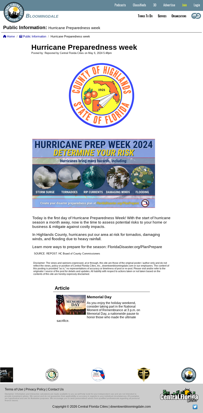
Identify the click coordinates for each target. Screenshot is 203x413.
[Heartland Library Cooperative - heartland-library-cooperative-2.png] (95, 374)
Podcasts (120, 5)
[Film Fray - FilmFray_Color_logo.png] (140, 374)
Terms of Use (14, 389)
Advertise (169, 5)
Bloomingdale (42, 16)
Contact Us (56, 389)
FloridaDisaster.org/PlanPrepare (135, 247)
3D (154, 5)
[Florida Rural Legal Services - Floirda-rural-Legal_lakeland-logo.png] (48, 374)
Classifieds (139, 5)
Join (184, 5)
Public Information (34, 36)
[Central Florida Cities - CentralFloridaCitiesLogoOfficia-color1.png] (185, 374)
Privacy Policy (36, 389)
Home (10, 36)
